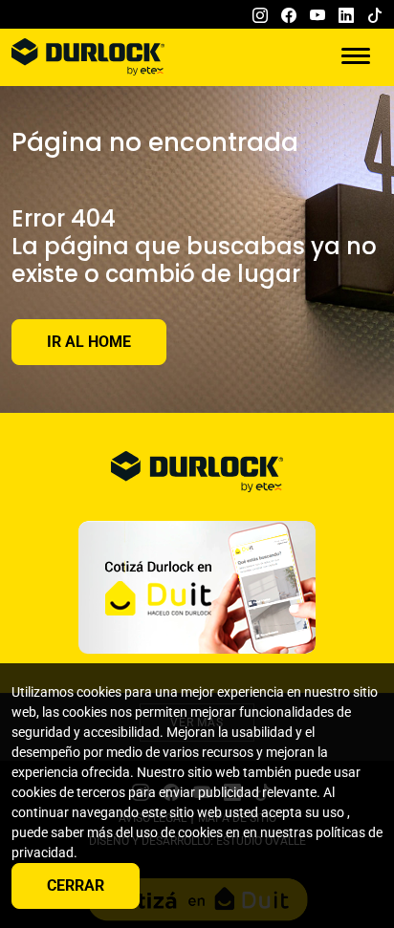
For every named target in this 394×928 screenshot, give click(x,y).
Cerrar (75, 885)
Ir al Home (89, 342)
